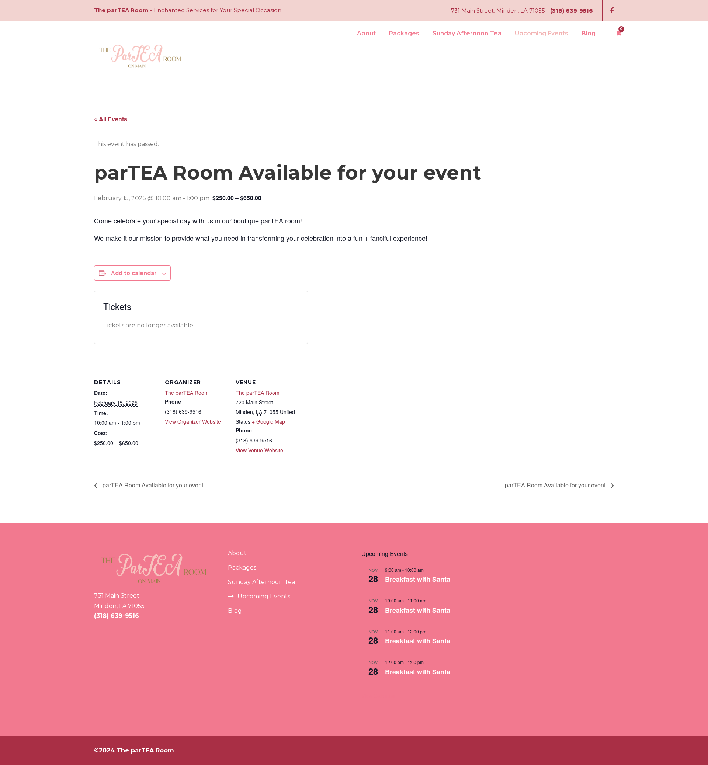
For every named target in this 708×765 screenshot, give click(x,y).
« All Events (110, 119)
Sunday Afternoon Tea (467, 33)
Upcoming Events (541, 33)
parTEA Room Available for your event (152, 485)
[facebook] (612, 10)
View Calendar (378, 695)
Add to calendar (133, 273)
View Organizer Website (193, 421)
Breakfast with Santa (417, 579)
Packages (404, 33)
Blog (589, 33)
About (366, 33)
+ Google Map (268, 421)
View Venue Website (259, 450)
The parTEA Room (187, 392)
